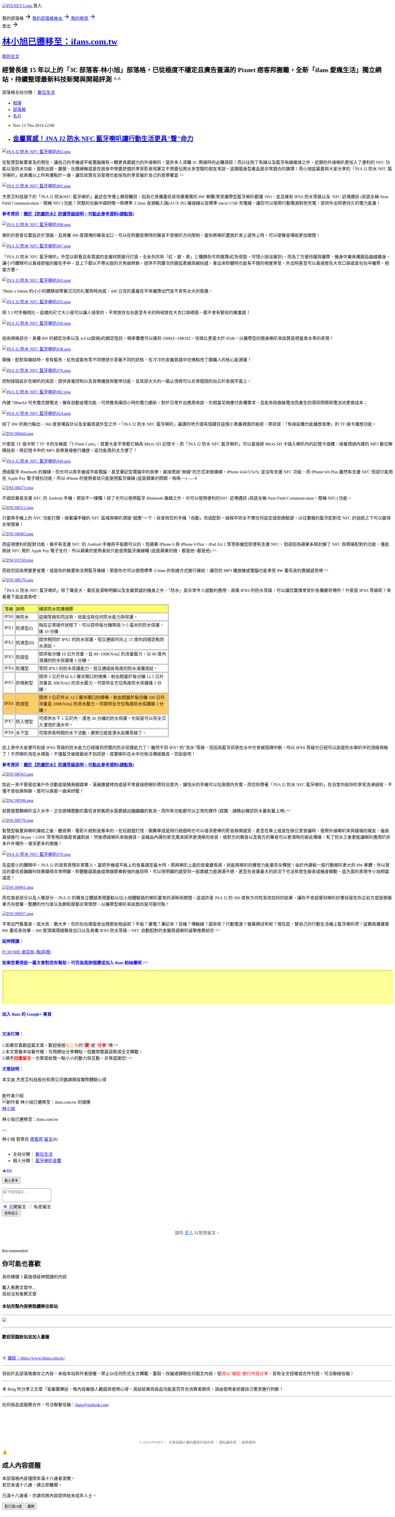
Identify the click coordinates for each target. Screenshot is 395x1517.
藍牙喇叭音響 (48, 1160)
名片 (17, 116)
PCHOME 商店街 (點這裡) (26, 952)
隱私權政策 (227, 1442)
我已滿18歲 (13, 1506)
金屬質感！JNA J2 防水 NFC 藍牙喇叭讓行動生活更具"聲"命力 (103, 138)
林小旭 (8, 1108)
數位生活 (46, 92)
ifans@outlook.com (92, 1404)
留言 (48, 1139)
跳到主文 (10, 56)
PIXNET (157, 1442)
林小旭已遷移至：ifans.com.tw (59, 41)
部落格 (19, 109)
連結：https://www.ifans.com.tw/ (36, 1358)
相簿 (17, 103)
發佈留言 (11, 1213)
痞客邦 (36, 1139)
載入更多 (11, 1181)
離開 (30, 1506)
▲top (7, 1170)
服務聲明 (249, 1442)
